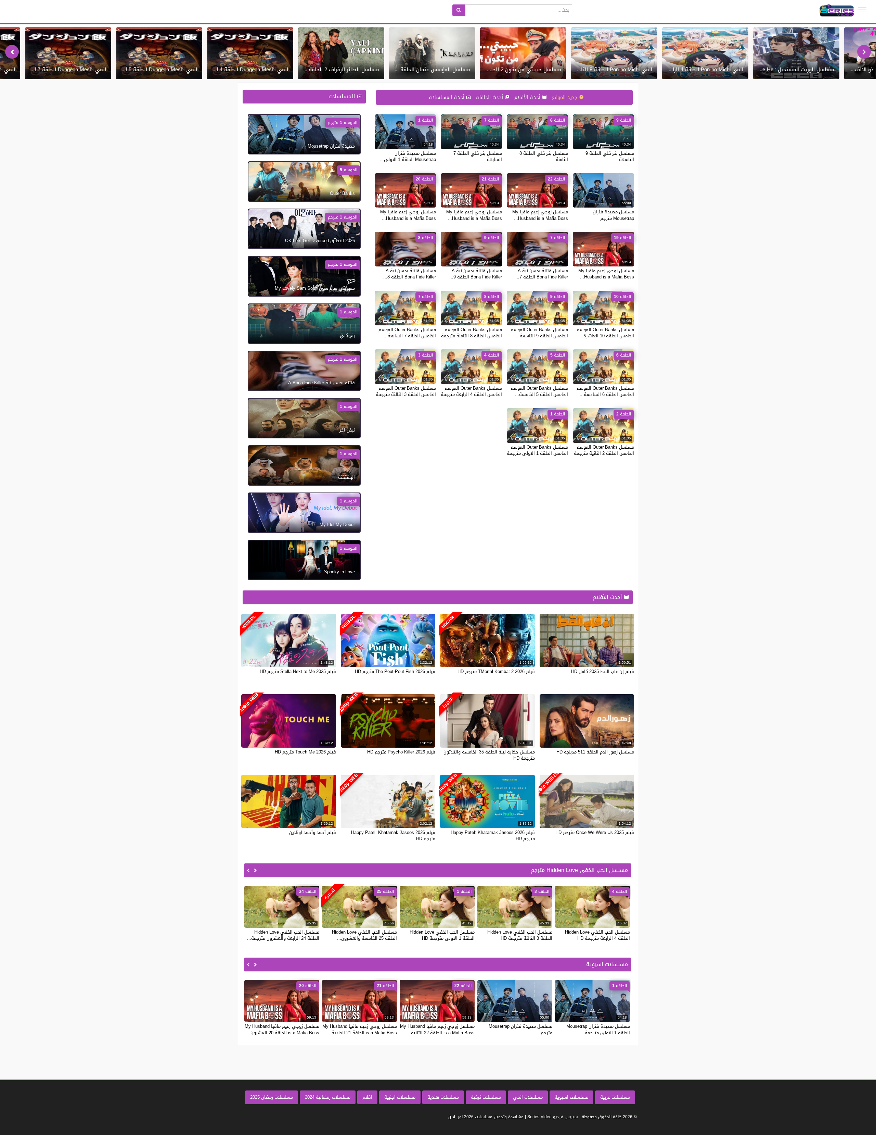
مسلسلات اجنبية (399, 1097)
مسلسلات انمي (528, 1097)
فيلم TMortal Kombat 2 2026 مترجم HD (496, 671)
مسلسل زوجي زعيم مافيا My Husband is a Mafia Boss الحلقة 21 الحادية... (359, 1029)
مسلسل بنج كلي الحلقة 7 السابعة (477, 156)
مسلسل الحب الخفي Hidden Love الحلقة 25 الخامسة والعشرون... (364, 935)
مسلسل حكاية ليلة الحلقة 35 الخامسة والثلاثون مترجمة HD (489, 755)
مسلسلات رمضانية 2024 (327, 1097)
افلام (367, 1097)
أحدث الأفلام (528, 97)
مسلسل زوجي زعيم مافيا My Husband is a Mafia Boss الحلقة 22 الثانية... (437, 1029)
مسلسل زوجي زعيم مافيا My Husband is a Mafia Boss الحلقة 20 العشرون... (282, 1029)
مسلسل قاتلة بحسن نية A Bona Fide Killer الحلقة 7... (541, 273)
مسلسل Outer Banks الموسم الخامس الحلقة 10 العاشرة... (605, 332)
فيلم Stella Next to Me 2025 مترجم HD (298, 671)
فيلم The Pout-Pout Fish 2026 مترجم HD (395, 671)
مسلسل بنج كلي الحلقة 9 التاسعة (609, 156)
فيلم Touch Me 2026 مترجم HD (305, 752)
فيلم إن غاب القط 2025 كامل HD (602, 671)
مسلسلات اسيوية (571, 1097)
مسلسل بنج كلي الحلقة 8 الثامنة (543, 156)
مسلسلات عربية (615, 1097)
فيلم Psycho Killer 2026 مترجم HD (401, 752)
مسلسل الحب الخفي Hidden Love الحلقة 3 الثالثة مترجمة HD (519, 935)
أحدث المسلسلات (447, 97)
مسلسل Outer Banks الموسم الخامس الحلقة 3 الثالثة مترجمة (406, 391)
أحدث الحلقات (490, 97)
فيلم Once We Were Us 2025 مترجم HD (594, 832)
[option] (796, 53)
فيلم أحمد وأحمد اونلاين (312, 832)
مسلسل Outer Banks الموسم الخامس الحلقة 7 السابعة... (407, 332)
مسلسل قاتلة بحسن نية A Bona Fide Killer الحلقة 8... (409, 273)
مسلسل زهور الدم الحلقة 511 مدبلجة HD (595, 752)
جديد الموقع (565, 97)
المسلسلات (342, 96)
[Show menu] (862, 9)
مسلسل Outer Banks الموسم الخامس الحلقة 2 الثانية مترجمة (604, 450)
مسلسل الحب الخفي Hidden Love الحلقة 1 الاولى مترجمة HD (442, 935)
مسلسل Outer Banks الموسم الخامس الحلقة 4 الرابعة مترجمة (471, 391)
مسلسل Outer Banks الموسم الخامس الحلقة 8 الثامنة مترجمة (471, 332)
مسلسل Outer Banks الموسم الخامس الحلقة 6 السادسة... (605, 391)
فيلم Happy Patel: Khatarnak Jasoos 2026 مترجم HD (493, 835)
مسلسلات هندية (443, 1097)
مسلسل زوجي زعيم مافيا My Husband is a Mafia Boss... (540, 215)
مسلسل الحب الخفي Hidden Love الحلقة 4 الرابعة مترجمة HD (597, 935)
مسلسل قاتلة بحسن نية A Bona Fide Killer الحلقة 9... (475, 273)
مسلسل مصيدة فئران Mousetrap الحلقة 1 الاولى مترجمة (598, 1029)
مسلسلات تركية (486, 1097)
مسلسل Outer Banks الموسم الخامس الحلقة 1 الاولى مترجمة (537, 450)
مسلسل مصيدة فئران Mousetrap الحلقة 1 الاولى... (408, 156)
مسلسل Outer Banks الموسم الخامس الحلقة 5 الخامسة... (539, 391)
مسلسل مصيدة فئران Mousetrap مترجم (613, 215)
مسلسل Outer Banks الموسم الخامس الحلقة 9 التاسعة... (539, 332)
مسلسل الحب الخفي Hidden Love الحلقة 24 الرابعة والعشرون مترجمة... (283, 935)
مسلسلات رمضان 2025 (271, 1097)
